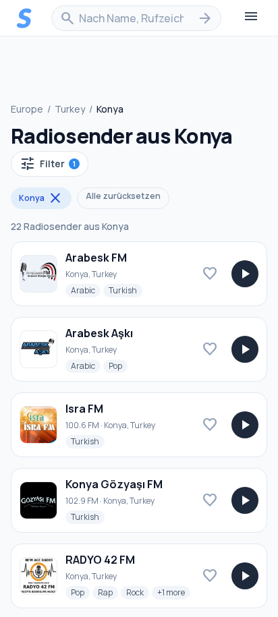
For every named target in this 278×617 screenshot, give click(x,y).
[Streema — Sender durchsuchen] (24, 18)
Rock (137, 592)
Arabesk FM (96, 257)
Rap (108, 592)
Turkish (125, 290)
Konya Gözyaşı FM (114, 484)
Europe (27, 108)
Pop (118, 365)
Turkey (70, 108)
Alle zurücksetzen (123, 196)
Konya (41, 198)
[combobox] (136, 18)
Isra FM (84, 408)
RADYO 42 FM (100, 559)
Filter (48, 163)
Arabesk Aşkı (99, 333)
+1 (173, 592)
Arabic (86, 290)
